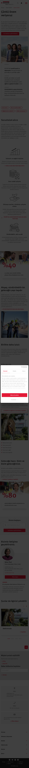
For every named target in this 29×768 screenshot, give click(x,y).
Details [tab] (14, 371)
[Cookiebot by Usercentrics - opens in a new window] (21, 367)
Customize (13, 399)
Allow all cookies (14, 395)
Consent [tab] (5, 371)
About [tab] (23, 371)
